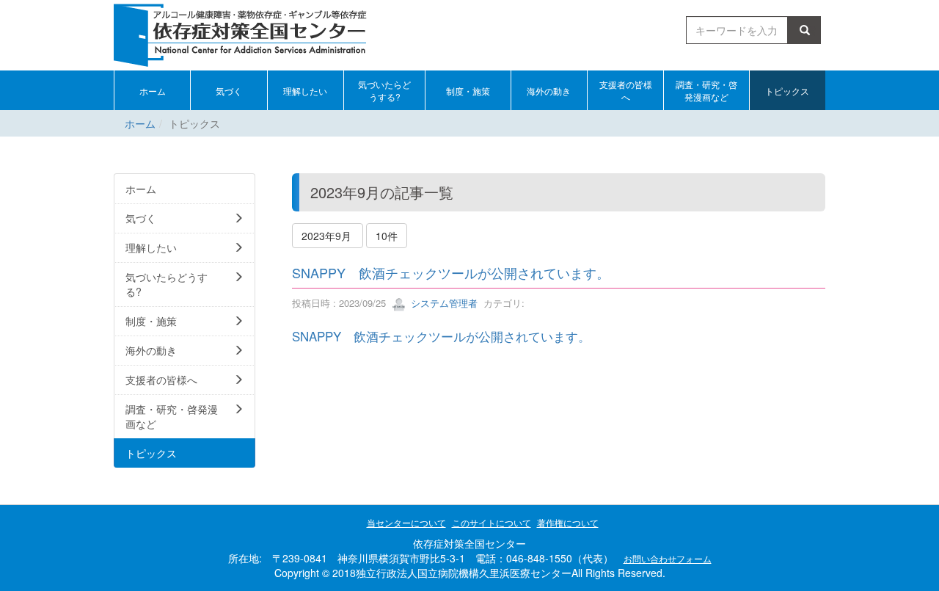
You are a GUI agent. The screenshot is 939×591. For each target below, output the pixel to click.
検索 (807, 30)
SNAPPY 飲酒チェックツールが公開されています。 (451, 272)
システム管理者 (443, 303)
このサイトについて (491, 522)
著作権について (568, 522)
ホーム (140, 123)
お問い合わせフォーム (668, 558)
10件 (387, 235)
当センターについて (406, 522)
